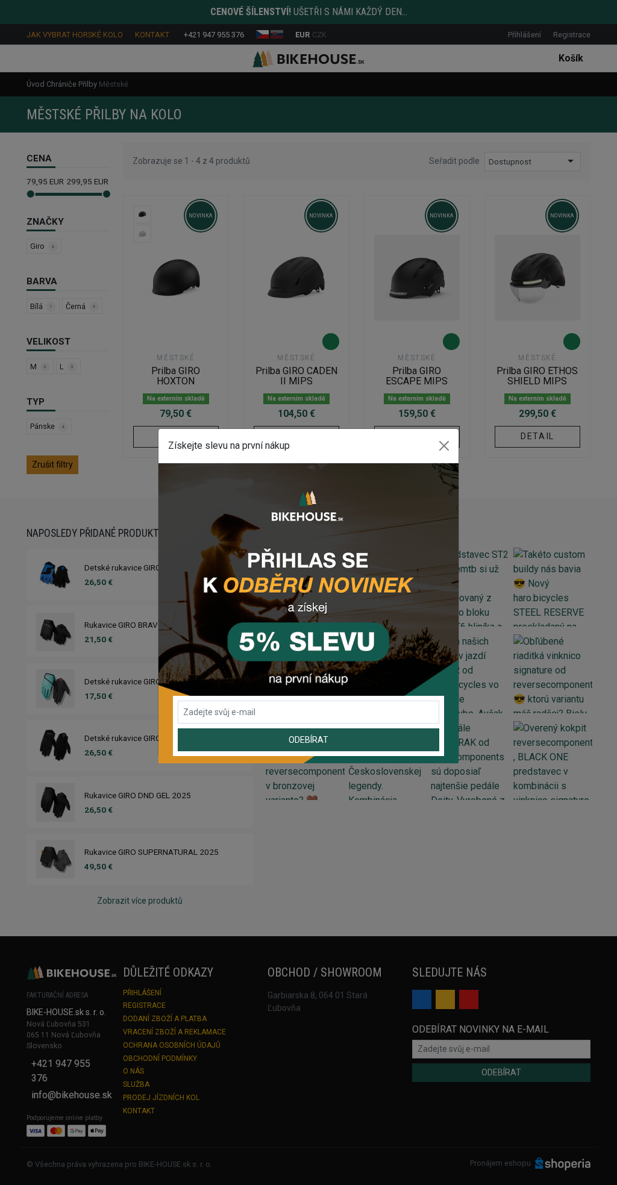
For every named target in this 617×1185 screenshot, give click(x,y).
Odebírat (308, 740)
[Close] (444, 445)
